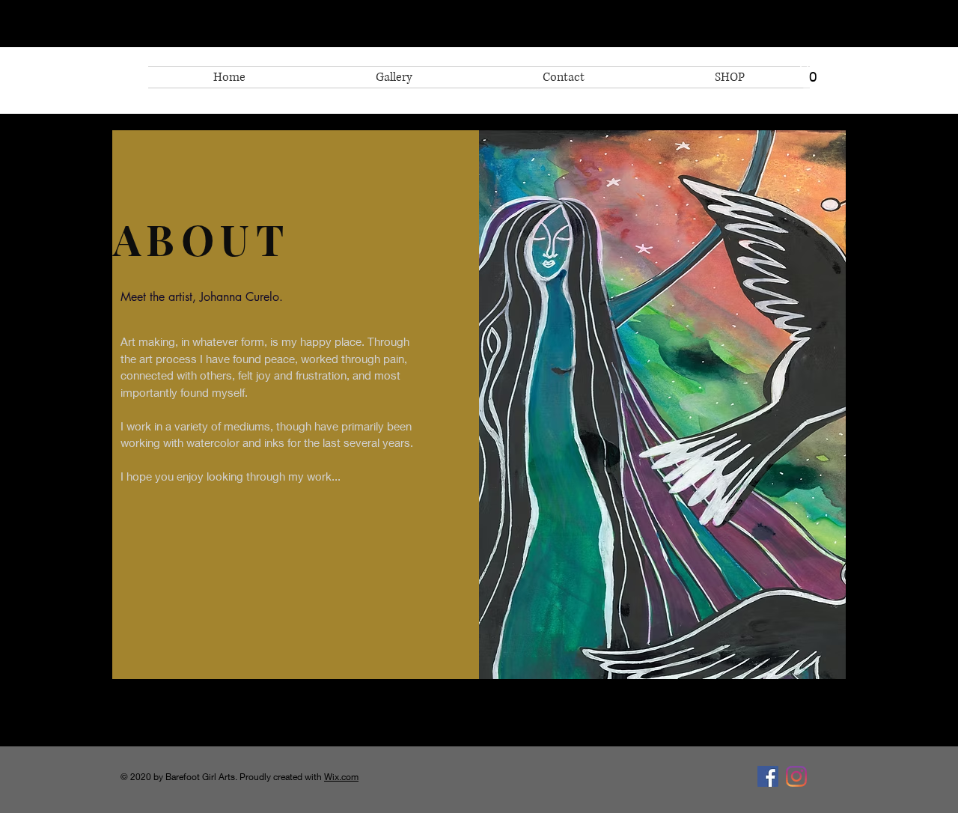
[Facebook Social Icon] (767, 776)
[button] (813, 72)
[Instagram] (796, 776)
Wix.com (341, 776)
